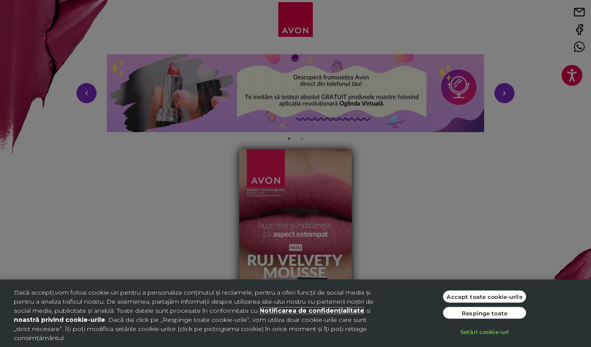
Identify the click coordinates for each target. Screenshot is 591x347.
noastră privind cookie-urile (59, 320)
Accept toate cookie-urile (484, 296)
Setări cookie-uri (484, 331)
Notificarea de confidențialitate (312, 311)
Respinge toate (484, 312)
